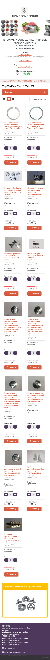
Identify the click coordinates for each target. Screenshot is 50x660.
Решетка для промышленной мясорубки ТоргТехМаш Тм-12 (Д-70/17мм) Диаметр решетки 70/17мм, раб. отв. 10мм (12, 325)
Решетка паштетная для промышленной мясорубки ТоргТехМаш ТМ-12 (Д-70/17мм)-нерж (35, 397)
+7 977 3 (21, 55)
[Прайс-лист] (13, 99)
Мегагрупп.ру (19, 652)
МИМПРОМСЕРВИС (25, 16)
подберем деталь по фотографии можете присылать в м (15, 633)
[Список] (4, 99)
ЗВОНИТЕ (6, 626)
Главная (5, 81)
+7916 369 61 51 (8, 636)
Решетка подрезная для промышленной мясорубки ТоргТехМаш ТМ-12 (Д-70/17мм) (12, 471)
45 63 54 (28, 55)
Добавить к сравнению (9, 138)
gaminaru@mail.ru (25, 67)
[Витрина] (9, 99)
